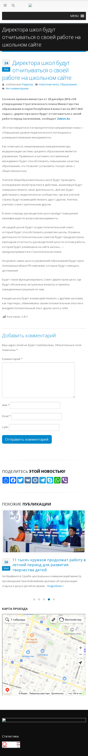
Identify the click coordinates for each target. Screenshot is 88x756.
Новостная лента (49, 84)
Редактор (27, 84)
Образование (68, 84)
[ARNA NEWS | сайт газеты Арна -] (44, 8)
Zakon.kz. (64, 118)
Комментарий (12, 359)
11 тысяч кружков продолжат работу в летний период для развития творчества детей (49, 564)
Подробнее (55, 586)
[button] (74, 16)
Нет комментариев (17, 88)
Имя (5, 405)
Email (6, 416)
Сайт (5, 427)
